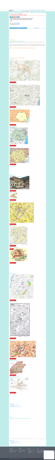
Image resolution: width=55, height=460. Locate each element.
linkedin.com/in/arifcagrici (18, 406)
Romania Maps (17, 23)
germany (39, 10)
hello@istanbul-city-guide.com (42, 452)
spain (36, 10)
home (13, 13)
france (32, 10)
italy (34, 10)
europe (15, 13)
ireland (42, 10)
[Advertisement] (27, 4)
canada (27, 10)
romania (17, 13)
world (22, 10)
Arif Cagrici (13, 440)
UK (25, 10)
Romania (17, 24)
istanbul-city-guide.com (41, 451)
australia (30, 10)
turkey (44, 10)
